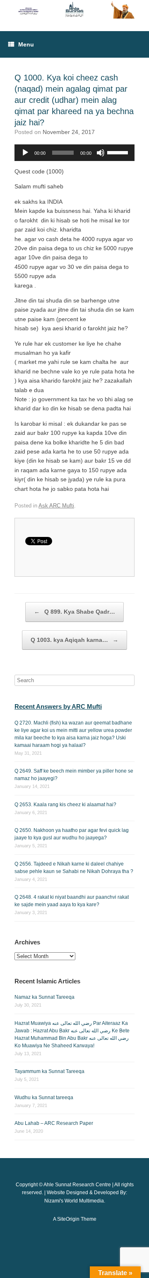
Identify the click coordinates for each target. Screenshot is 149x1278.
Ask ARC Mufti (56, 505)
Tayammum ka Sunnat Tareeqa (49, 1071)
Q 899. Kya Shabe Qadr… (74, 611)
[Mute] (100, 153)
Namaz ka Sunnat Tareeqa (44, 997)
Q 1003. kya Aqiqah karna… (74, 640)
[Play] (25, 153)
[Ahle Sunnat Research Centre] (74, 9)
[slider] (118, 151)
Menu (26, 44)
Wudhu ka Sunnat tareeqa (43, 1097)
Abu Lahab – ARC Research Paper (53, 1123)
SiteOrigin (68, 1219)
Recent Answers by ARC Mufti (58, 706)
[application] (74, 152)
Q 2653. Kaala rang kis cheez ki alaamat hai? (65, 804)
